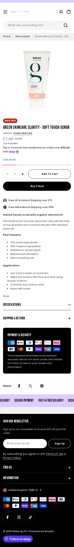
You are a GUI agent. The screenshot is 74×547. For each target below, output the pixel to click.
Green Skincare (22, 133)
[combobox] (37, 25)
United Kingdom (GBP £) (23, 490)
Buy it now (37, 186)
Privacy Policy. (12, 458)
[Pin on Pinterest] (41, 386)
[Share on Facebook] (19, 386)
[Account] (61, 12)
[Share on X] (30, 386)
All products (22, 36)
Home (7, 36)
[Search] (65, 25)
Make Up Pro (20, 531)
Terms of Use (54, 454)
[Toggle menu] (5, 12)
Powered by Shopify (41, 531)
